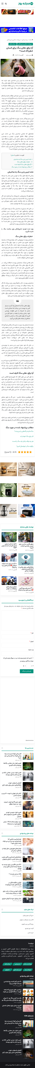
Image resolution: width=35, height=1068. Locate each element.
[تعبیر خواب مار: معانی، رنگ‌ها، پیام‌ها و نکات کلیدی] (28, 766)
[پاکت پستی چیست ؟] (28, 876)
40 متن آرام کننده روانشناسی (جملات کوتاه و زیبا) (12, 982)
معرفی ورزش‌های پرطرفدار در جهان (11, 588)
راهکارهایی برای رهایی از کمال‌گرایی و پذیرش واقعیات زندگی (25, 569)
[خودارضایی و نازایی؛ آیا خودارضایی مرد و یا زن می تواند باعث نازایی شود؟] (28, 842)
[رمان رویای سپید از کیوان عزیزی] (28, 900)
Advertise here (29, 740)
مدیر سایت (29, 55)
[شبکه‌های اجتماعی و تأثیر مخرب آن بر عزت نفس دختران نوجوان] (28, 859)
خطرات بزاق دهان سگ (24, 162)
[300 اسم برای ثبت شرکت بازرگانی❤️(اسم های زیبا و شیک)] (9, 557)
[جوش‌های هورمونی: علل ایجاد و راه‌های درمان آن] (28, 851)
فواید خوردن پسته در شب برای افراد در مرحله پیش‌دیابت (12, 892)
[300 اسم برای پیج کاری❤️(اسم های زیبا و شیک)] (25, 581)
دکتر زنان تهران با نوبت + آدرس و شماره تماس (11, 794)
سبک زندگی (25, 40)
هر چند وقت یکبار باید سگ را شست (22, 441)
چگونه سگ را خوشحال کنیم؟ (24, 446)
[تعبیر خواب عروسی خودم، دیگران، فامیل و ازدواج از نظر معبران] (28, 814)
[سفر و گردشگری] (17, 971)
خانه (30, 40)
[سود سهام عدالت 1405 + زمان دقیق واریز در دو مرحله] (28, 824)
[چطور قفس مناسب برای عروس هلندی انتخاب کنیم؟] (25, 537)
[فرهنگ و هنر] (28, 971)
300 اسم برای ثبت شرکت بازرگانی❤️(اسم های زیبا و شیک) (9, 566)
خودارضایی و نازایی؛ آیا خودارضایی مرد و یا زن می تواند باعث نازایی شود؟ (12, 841)
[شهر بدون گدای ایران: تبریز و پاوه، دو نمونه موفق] (28, 805)
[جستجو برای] (6, 4)
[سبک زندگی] (7, 965)
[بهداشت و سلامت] (27, 965)
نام (32, 633)
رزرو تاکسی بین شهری (27, 924)
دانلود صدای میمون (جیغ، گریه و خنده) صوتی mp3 (9, 546)
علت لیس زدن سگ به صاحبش (23, 159)
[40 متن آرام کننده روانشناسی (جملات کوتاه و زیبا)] (28, 984)
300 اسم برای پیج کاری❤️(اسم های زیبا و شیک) (25, 589)
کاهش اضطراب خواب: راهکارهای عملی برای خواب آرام (11, 784)
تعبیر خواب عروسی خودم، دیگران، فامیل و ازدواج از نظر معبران (12, 814)
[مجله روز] (26, 3)
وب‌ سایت (30, 650)
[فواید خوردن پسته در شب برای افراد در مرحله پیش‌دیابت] (28, 893)
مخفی (12, 155)
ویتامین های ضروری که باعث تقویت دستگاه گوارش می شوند (12, 991)
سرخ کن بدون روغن (28, 915)
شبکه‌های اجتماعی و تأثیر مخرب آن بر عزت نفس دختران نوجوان (11, 858)
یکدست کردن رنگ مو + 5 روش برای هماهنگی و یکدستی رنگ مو (11, 999)
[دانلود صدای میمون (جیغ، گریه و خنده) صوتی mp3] (9, 537)
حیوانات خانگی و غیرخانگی (14, 40)
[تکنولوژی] (7, 971)
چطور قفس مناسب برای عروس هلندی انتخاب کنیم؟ (26, 546)
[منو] (2, 4)
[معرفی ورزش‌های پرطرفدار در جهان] (9, 580)
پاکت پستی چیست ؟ (15, 874)
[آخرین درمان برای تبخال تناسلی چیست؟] (28, 1008)
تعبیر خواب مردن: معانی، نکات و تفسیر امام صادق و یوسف (11, 773)
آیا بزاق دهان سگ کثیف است (23, 164)
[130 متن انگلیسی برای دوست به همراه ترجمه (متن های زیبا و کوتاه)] (28, 867)
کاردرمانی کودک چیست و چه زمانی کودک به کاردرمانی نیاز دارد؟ (12, 756)
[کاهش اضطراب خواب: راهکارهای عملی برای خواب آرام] (28, 786)
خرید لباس (30, 933)
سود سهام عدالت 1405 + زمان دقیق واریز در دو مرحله (12, 823)
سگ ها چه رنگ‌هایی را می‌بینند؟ (23, 431)
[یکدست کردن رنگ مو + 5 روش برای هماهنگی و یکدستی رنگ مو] (28, 1000)
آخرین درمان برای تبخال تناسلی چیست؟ (11, 1006)
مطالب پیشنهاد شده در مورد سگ (22, 167)
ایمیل (31, 641)
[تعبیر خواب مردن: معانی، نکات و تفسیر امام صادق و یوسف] (28, 776)
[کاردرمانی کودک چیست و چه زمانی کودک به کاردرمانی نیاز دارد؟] (28, 756)
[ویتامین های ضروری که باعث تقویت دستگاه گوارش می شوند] (28, 992)
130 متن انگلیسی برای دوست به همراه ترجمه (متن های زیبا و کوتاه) (11, 866)
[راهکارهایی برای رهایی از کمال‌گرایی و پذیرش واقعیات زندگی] (25, 559)
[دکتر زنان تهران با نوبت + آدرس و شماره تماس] (28, 796)
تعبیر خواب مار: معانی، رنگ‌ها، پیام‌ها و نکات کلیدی (12, 764)
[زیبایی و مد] (17, 965)
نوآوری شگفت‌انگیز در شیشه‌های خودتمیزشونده (13, 883)
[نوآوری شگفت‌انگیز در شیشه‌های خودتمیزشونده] (28, 885)
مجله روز (12, 1065)
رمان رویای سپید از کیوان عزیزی (11, 898)
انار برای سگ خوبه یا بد (26, 436)
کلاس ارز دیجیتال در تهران (26, 920)
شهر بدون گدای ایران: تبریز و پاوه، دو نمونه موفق (12, 803)
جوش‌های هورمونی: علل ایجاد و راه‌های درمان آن (11, 849)
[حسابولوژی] (17, 29)
